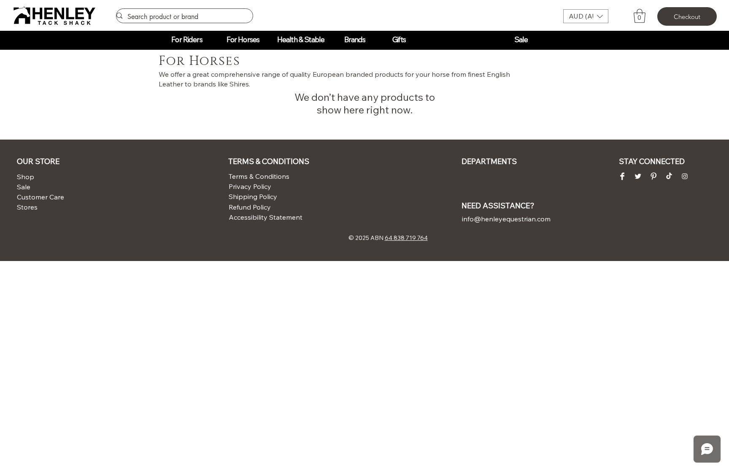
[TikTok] (669, 176)
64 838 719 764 (406, 238)
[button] (585, 16)
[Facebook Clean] (622, 176)
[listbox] (585, 16)
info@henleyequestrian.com (506, 219)
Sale (23, 187)
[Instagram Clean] (684, 176)
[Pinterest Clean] (653, 176)
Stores (27, 207)
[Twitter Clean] (638, 176)
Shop (25, 176)
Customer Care (37, 197)
